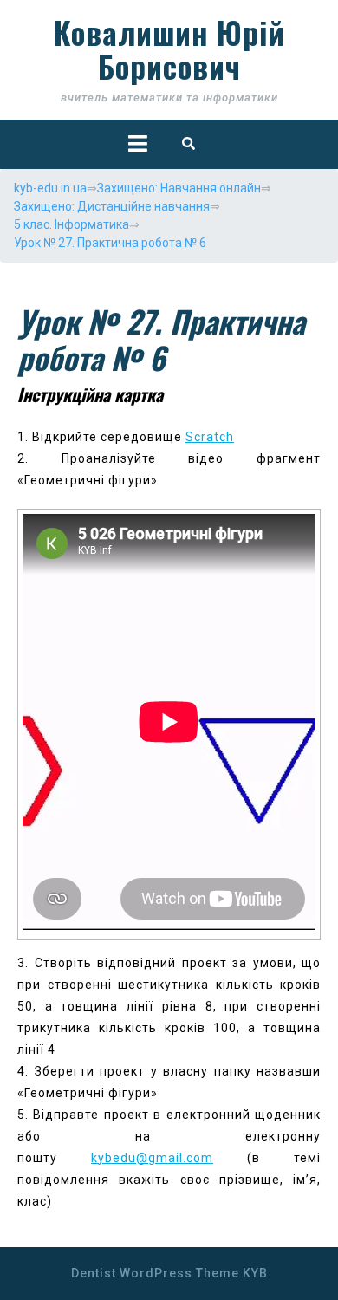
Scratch (209, 437)
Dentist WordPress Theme (155, 1273)
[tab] (138, 143)
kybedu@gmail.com (152, 1158)
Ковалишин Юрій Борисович (169, 49)
